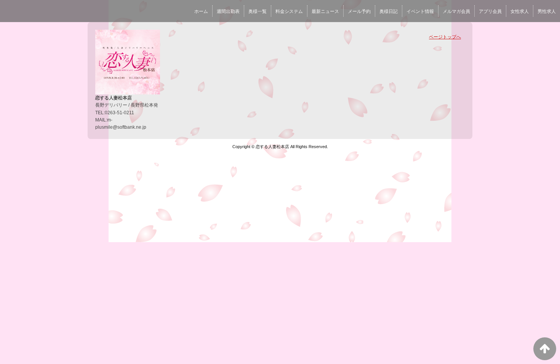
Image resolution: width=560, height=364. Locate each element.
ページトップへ (445, 37)
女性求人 (519, 11)
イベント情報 (420, 11)
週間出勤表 (228, 11)
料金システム (289, 11)
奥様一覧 (257, 11)
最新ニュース (325, 11)
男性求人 (547, 11)
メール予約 (359, 11)
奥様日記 (388, 11)
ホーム (201, 11)
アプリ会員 (490, 11)
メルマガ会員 (456, 11)
